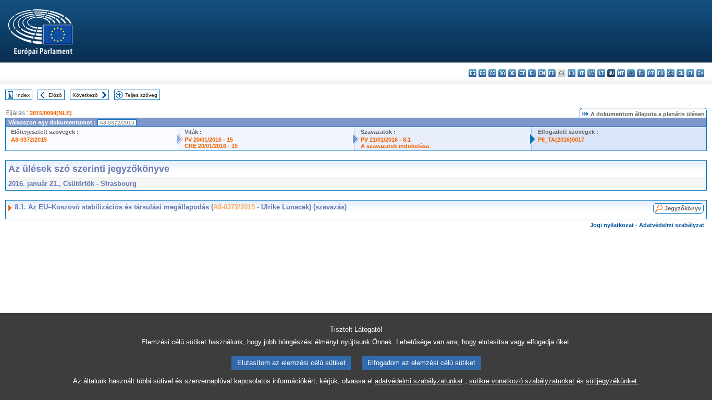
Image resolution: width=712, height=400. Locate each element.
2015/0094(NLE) (51, 113)
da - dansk (502, 73)
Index (23, 95)
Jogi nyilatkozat (612, 225)
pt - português (651, 73)
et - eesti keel (522, 73)
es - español (482, 73)
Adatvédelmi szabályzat (671, 225)
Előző (55, 95)
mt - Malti (621, 73)
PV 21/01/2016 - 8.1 (386, 139)
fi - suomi (690, 73)
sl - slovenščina (680, 73)
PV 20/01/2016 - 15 (209, 139)
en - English (542, 73)
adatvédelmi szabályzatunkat (419, 381)
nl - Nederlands (631, 73)
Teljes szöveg (141, 95)
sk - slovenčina (670, 73)
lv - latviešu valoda (591, 73)
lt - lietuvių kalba (601, 73)
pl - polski (641, 73)
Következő (85, 95)
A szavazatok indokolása (395, 146)
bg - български (472, 73)
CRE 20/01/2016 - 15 (211, 146)
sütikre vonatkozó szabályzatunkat (521, 381)
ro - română (661, 73)
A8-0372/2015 (29, 139)
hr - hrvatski (571, 73)
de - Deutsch (512, 73)
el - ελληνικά (532, 73)
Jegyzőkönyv (683, 208)
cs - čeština (492, 73)
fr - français (552, 73)
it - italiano (581, 73)
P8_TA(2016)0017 (561, 139)
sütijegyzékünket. (612, 381)
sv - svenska (700, 73)
